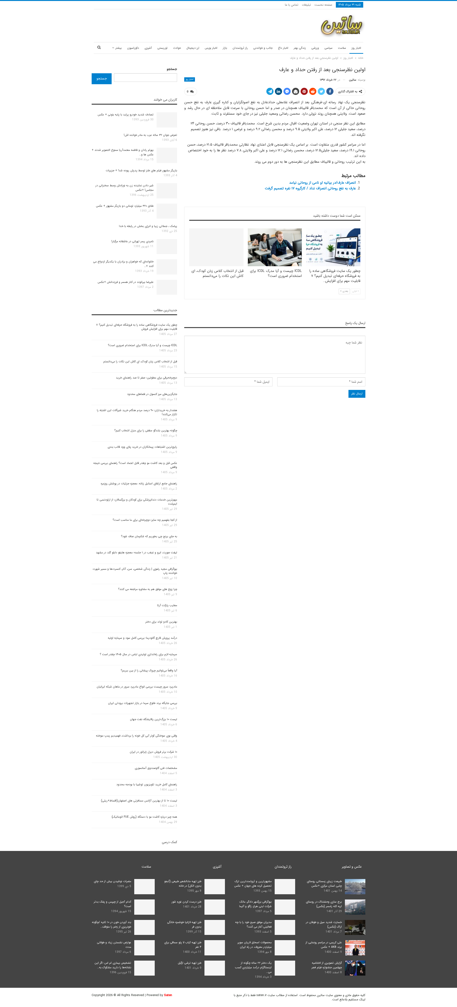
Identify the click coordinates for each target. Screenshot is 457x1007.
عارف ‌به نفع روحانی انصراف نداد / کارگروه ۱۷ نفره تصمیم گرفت (310, 188)
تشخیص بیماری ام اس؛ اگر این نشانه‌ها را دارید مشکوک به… (112, 965)
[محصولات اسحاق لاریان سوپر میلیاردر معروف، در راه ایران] (285, 947)
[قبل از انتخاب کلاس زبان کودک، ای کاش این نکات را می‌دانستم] (216, 247)
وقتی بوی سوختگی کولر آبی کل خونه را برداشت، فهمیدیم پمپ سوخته (136, 735)
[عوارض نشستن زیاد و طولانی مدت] (144, 947)
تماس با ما (291, 4)
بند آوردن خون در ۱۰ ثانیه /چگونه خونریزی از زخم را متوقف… (111, 924)
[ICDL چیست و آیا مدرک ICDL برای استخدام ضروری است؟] (275, 247)
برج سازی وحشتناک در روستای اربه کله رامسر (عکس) (324, 904)
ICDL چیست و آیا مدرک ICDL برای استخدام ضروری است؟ (142, 345)
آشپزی (148, 48)
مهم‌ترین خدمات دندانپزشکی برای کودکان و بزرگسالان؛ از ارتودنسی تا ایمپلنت (137, 501)
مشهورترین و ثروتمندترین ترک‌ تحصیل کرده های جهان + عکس (253, 883)
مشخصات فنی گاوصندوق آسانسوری (156, 768)
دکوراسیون (133, 48)
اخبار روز (356, 48)
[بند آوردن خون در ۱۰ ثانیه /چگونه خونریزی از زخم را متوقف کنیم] (144, 927)
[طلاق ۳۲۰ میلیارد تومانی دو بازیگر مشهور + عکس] (167, 211)
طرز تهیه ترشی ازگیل (189, 963)
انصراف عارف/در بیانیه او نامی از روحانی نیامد (322, 183)
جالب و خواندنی (263, 48)
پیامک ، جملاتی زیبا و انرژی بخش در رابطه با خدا (148, 226)
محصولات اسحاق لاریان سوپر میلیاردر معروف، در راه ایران (255, 944)
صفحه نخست (323, 4)
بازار (225, 48)
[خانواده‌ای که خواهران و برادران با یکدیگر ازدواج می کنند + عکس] (167, 267)
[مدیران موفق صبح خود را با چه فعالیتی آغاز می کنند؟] (285, 927)
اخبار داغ (283, 48)
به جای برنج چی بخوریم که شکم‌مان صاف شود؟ (149, 536)
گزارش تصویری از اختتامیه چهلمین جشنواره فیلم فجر (327, 965)
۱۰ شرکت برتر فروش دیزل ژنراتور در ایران (153, 752)
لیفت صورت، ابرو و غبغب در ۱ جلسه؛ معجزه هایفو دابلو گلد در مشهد (136, 552)
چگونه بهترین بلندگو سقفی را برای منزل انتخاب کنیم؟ (145, 430)
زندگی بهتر (300, 48)
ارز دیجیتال (192, 48)
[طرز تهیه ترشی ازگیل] (214, 968)
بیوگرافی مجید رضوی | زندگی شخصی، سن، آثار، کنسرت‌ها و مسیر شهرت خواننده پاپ (135, 571)
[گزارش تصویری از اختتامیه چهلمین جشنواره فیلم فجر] (355, 968)
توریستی (162, 48)
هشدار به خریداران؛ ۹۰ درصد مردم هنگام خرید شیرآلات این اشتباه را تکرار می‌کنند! (137, 412)
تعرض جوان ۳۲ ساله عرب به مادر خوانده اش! (150, 135)
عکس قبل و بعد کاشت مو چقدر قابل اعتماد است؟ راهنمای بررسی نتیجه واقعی (135, 465)
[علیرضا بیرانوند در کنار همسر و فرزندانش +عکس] (167, 287)
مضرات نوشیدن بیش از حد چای (112, 881)
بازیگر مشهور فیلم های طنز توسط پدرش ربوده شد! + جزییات (141, 170)
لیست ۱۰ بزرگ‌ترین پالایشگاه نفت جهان (153, 719)
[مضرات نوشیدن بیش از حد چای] (144, 886)
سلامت (342, 48)
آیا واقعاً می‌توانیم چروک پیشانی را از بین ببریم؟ (149, 670)
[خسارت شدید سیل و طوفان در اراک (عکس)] (355, 927)
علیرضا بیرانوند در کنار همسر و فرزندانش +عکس (126, 282)
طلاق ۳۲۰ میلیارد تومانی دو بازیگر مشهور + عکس (125, 206)
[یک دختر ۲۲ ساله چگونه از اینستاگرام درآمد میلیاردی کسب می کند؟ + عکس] (285, 968)
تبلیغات (306, 4)
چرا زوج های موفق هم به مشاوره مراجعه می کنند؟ (147, 589)
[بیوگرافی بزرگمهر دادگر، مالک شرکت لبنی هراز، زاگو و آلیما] (285, 907)
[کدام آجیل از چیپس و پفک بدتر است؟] (144, 907)
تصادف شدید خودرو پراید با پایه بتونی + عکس (126, 114)
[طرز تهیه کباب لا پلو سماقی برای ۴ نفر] (214, 947)
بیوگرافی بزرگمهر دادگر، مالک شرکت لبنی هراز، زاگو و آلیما (255, 904)
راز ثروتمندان (240, 48)
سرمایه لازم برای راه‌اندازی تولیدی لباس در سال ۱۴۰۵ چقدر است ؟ (138, 654)
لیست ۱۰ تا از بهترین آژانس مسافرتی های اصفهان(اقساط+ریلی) (139, 800)
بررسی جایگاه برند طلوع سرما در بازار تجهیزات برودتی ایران (142, 703)
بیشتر (118, 48)
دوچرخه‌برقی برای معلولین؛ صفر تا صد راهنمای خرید (146, 377)
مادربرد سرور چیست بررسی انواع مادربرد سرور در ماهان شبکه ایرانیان (137, 686)
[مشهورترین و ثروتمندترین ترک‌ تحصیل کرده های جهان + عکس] (285, 886)
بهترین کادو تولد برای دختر (161, 621)
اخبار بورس (211, 48)
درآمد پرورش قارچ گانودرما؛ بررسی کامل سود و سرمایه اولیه (142, 638)
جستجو (172, 69)
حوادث (177, 48)
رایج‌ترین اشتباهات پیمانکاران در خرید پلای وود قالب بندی (142, 447)
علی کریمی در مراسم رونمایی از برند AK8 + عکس (324, 944)
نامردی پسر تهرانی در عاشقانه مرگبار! (132, 241)
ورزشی (315, 48)
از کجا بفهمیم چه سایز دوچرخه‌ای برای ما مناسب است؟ (145, 520)
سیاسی (328, 48)
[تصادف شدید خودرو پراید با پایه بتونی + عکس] (167, 120)
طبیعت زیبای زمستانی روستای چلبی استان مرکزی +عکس (324, 883)
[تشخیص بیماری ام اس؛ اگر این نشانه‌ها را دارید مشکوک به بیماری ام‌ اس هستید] (144, 968)
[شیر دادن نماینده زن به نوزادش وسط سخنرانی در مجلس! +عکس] (167, 190)
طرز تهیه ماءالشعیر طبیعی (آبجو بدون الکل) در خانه (182, 883)
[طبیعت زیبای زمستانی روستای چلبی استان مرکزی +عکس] (355, 886)
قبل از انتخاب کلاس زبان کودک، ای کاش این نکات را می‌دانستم (140, 361)
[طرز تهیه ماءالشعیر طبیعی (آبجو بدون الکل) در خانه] (214, 886)
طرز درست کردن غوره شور (186, 901)
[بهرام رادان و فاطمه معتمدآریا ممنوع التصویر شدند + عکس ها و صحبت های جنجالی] (167, 155)
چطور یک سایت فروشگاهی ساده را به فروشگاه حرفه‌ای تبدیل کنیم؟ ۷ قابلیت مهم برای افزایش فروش (136, 327)
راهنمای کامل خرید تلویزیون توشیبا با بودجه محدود (146, 784)
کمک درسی (169, 842)
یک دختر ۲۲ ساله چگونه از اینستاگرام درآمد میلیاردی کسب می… (253, 967)
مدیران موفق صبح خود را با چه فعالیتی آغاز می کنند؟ (253, 924)
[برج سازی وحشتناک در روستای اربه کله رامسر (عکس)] (355, 907)
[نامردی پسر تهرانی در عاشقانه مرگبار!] (167, 246)
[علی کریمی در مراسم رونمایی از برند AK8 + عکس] (355, 947)
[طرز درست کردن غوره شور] (214, 907)
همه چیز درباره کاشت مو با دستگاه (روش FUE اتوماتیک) (144, 817)
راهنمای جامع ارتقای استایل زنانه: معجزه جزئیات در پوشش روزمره (139, 483)
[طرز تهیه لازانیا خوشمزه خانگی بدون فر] (214, 927)
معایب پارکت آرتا (167, 605)
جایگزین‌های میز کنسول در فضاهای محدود (152, 394)
